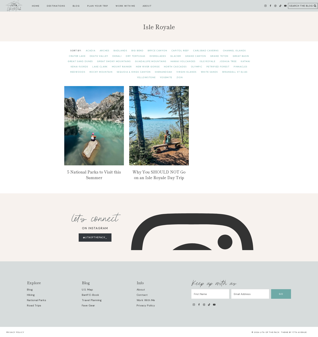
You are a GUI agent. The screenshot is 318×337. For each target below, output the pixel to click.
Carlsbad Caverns (206, 50)
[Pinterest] (275, 6)
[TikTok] (280, 6)
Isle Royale (207, 61)
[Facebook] (270, 6)
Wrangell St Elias (235, 72)
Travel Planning (92, 300)
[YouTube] (285, 6)
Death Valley (99, 56)
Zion (180, 77)
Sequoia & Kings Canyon (134, 72)
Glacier (175, 56)
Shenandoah (163, 72)
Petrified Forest (218, 66)
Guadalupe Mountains (150, 61)
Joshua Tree (228, 61)
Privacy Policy (146, 305)
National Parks (36, 300)
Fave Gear (88, 305)
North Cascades (175, 66)
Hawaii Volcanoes (183, 61)
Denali (117, 56)
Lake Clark (100, 66)
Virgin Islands (186, 72)
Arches (104, 50)
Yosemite (166, 77)
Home (35, 5)
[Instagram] (265, 6)
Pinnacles (240, 66)
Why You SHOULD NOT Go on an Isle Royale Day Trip (159, 174)
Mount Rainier (122, 66)
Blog (30, 289)
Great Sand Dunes (80, 61)
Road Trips (34, 305)
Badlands (120, 50)
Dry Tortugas (135, 56)
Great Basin (241, 56)
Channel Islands (234, 50)
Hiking (31, 295)
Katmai (245, 61)
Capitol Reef (180, 50)
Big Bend (138, 50)
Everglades (158, 56)
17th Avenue (299, 332)
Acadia (90, 50)
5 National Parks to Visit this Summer (94, 174)
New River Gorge (148, 66)
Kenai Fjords (79, 66)
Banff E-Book (90, 295)
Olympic (196, 66)
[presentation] (94, 125)
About (147, 5)
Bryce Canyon (157, 50)
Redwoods (77, 72)
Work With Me (146, 300)
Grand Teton (219, 56)
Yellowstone (146, 77)
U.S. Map (87, 289)
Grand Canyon (195, 56)
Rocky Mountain (101, 72)
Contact (142, 295)
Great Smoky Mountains (114, 61)
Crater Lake (77, 56)
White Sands (209, 72)
